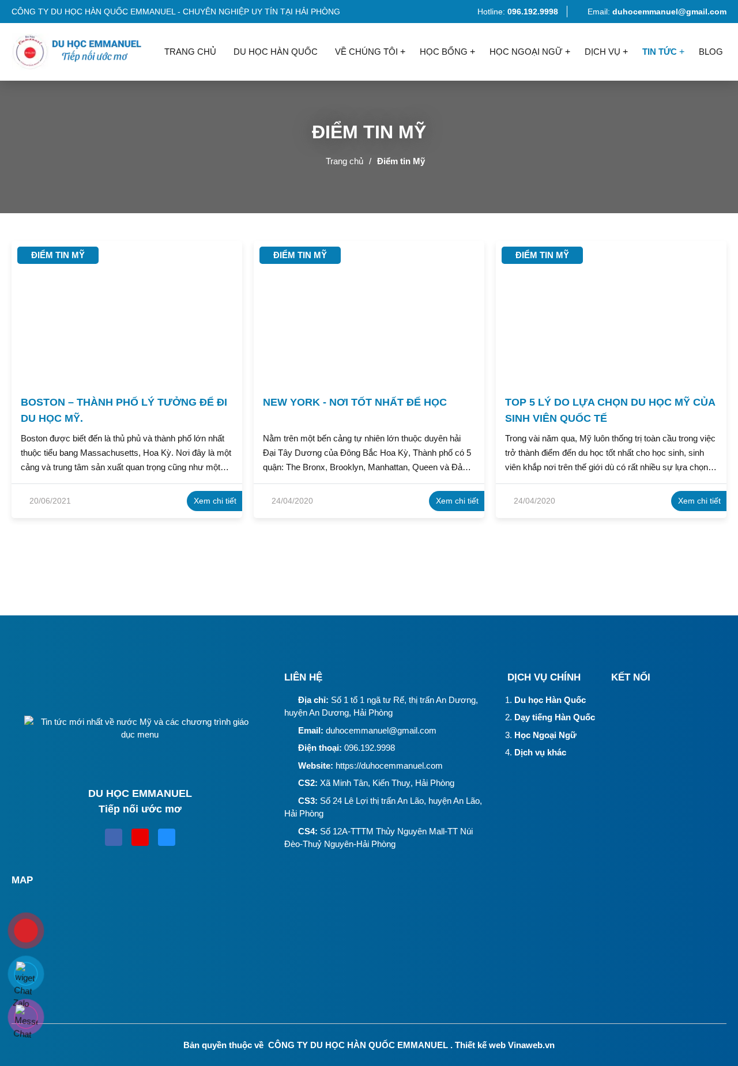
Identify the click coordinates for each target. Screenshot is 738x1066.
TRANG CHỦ (190, 51)
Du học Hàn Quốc (550, 700)
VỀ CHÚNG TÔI (366, 51)
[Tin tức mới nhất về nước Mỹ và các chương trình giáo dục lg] (84, 52)
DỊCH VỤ (602, 51)
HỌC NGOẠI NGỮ (526, 51)
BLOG (711, 51)
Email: (657, 11)
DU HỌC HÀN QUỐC (276, 51)
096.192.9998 (369, 748)
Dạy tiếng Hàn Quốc (554, 717)
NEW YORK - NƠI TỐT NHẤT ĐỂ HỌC (355, 402)
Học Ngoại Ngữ (545, 735)
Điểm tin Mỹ (401, 161)
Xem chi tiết (215, 500)
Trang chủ (344, 161)
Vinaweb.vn (531, 1045)
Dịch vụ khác (540, 752)
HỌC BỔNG (444, 51)
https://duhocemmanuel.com (389, 765)
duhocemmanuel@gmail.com (381, 730)
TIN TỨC (659, 51)
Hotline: (516, 11)
